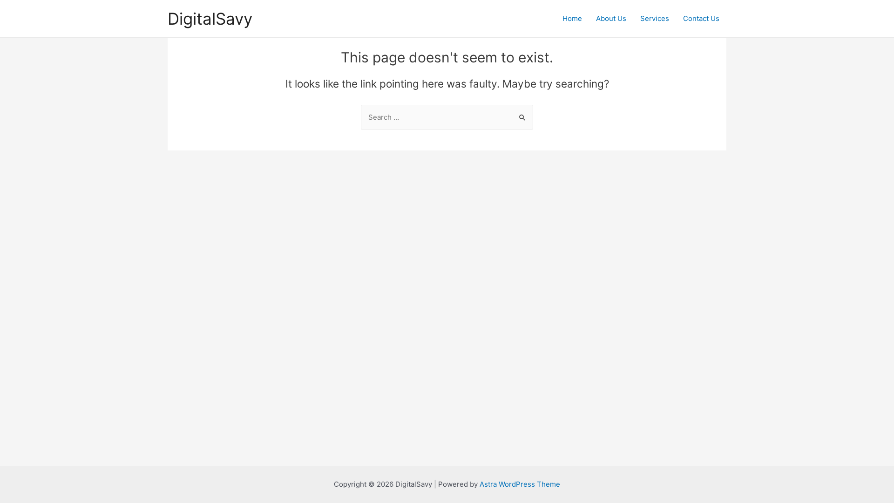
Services (654, 18)
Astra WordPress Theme (520, 484)
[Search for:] (447, 117)
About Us (611, 18)
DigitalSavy (210, 18)
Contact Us (701, 18)
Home (572, 18)
